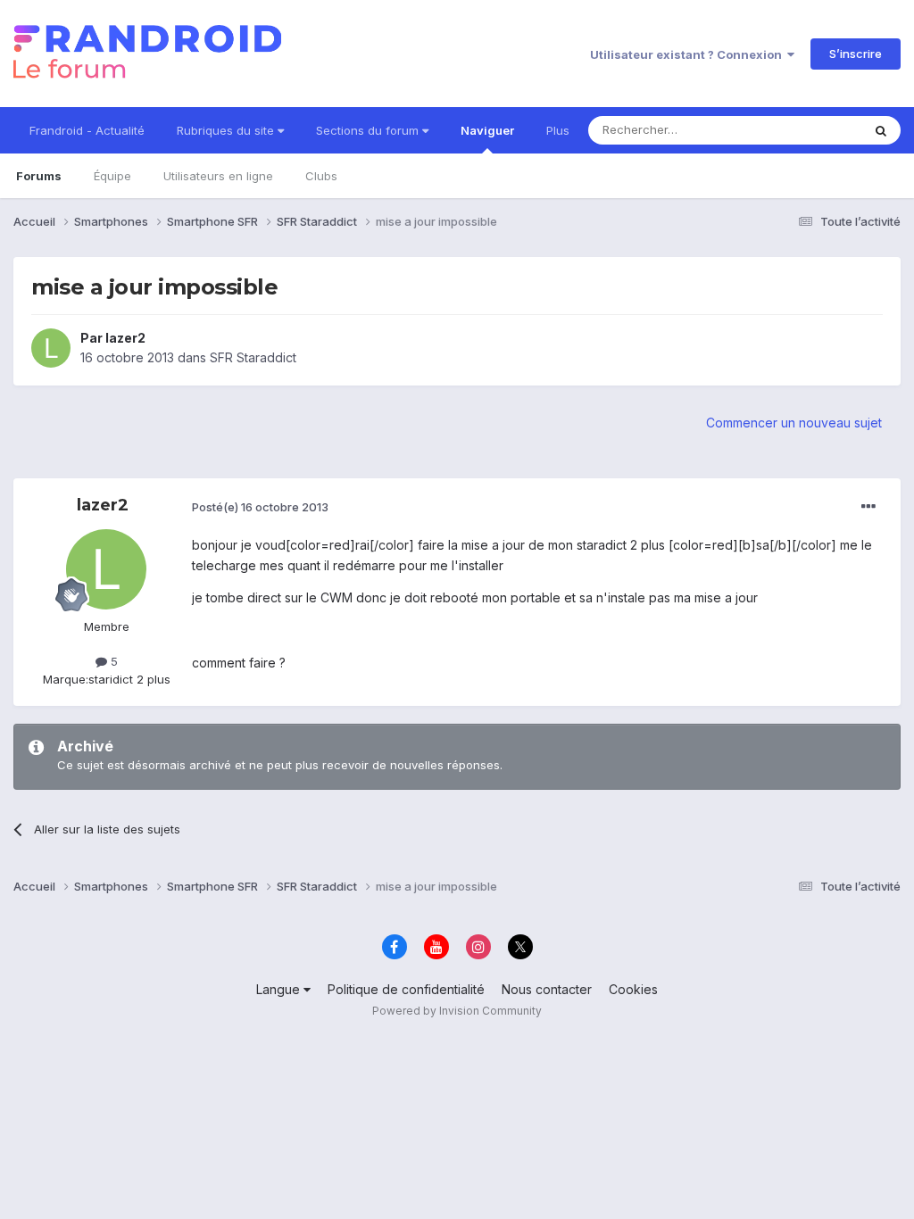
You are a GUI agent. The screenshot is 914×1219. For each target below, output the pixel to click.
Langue (279, 989)
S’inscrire (855, 53)
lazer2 (125, 337)
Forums (39, 176)
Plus (557, 130)
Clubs (321, 176)
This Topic (809, 130)
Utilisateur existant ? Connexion (688, 54)
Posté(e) (260, 507)
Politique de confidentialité (406, 989)
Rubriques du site (227, 130)
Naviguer (487, 130)
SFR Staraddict (253, 357)
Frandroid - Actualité (87, 130)
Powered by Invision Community (457, 1010)
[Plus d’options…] (868, 507)
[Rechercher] (881, 130)
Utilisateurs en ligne (218, 176)
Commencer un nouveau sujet (794, 422)
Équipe (112, 176)
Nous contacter (547, 989)
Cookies (633, 989)
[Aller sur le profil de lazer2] (51, 348)
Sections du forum (369, 130)
